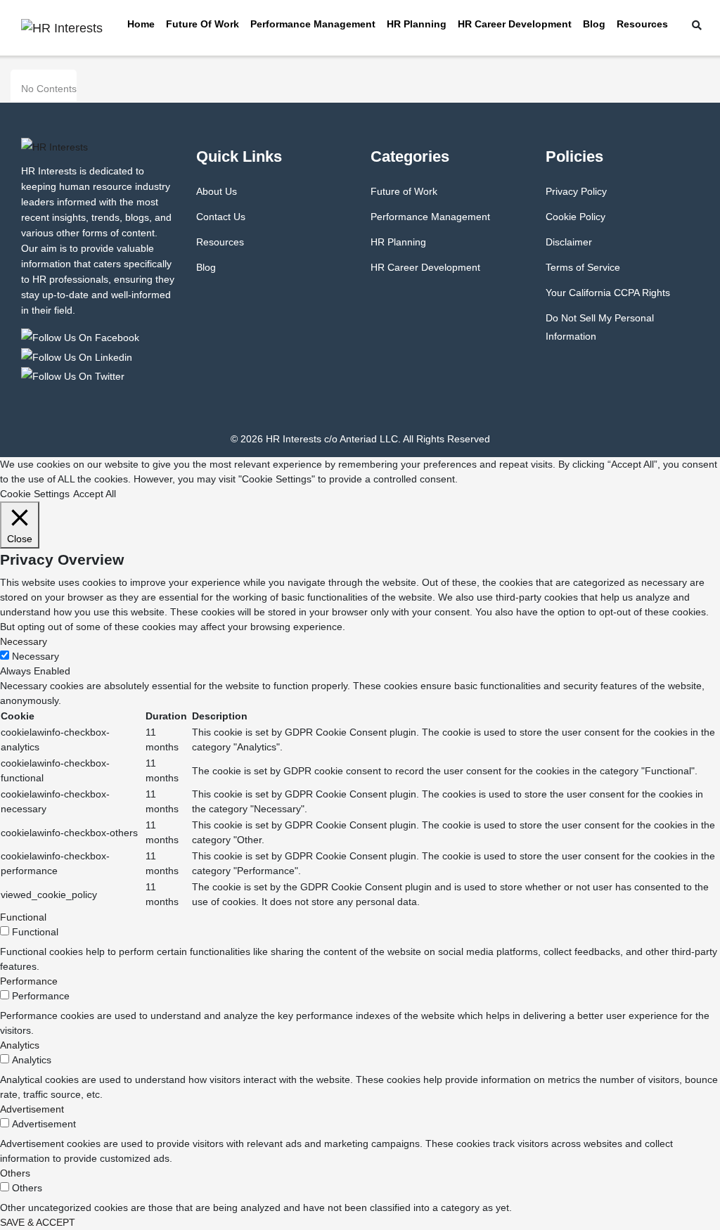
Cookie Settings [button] (35, 493)
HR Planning (416, 24)
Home (141, 24)
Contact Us (220, 216)
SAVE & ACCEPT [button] (37, 1222)
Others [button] (15, 1173)
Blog (594, 24)
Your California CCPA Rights (608, 292)
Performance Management (312, 24)
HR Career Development (515, 24)
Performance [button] (29, 981)
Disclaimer (569, 242)
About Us (216, 191)
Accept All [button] (94, 493)
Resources (642, 24)
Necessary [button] (23, 641)
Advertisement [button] (32, 1109)
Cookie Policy (575, 216)
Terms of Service (583, 267)
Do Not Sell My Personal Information (600, 327)
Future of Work (202, 24)
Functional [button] (23, 917)
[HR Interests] (82, 336)
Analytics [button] (19, 1045)
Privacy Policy (576, 191)
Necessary (35, 656)
